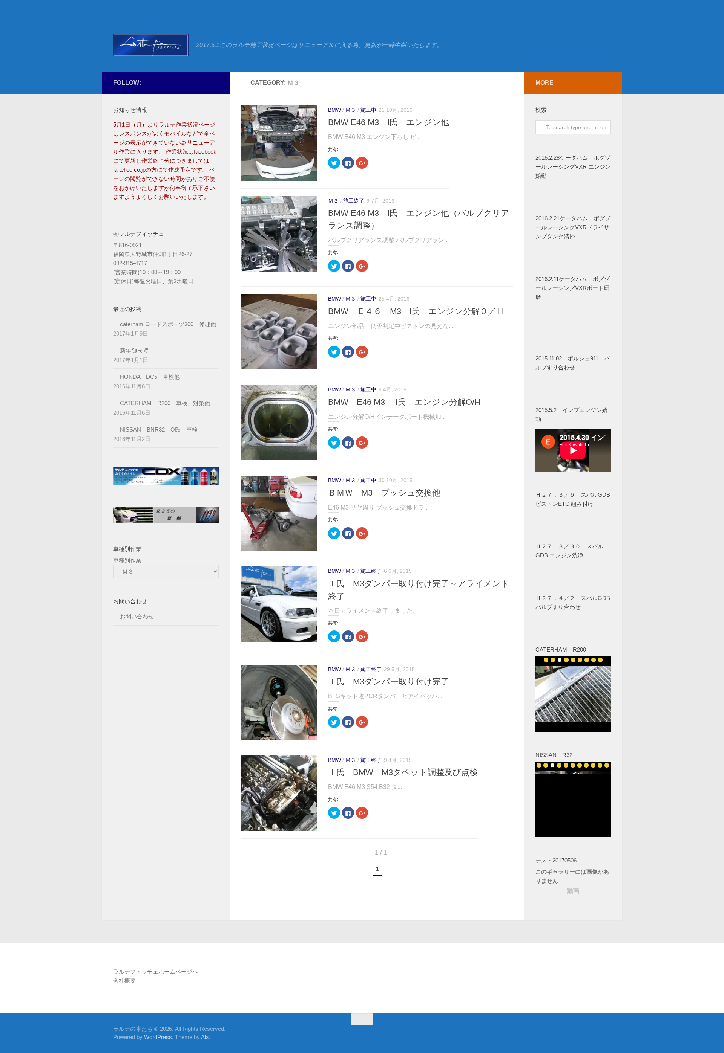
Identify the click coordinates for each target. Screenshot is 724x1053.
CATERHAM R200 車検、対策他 (165, 403)
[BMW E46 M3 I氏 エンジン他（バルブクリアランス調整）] (279, 234)
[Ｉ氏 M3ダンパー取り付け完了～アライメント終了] (279, 604)
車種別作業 (127, 560)
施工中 (368, 110)
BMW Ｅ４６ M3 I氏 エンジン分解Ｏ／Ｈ (416, 311)
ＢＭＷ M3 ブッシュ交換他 (384, 493)
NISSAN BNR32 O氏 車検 (159, 429)
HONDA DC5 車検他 (150, 377)
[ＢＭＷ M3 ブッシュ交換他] (279, 513)
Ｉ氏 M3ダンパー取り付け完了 (388, 681)
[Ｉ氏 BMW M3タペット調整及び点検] (279, 793)
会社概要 (124, 980)
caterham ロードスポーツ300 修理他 (168, 324)
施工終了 (353, 201)
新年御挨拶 (134, 350)
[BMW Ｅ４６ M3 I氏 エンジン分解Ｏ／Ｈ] (279, 331)
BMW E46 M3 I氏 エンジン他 (388, 122)
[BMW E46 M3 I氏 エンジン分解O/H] (279, 422)
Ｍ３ (350, 110)
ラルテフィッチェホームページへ (155, 971)
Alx (205, 1037)
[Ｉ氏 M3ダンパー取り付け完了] (279, 702)
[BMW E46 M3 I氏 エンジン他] (279, 143)
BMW (334, 110)
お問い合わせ (140, 616)
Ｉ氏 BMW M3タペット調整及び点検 (403, 772)
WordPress (158, 1037)
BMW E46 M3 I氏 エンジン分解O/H (404, 402)
